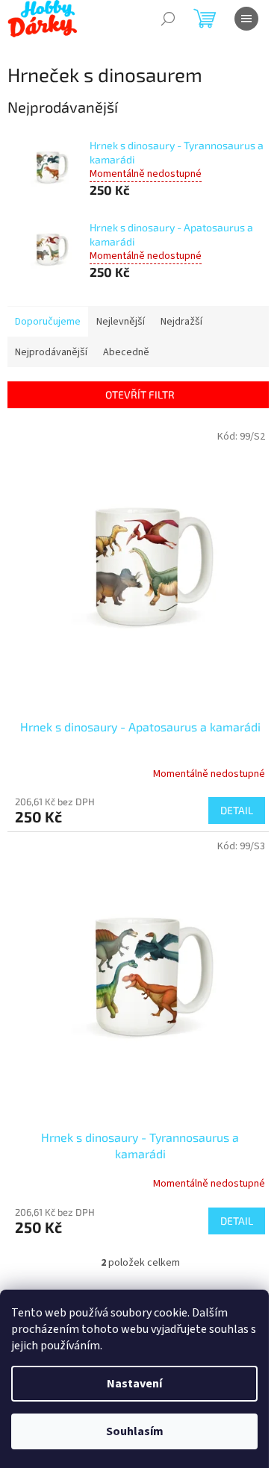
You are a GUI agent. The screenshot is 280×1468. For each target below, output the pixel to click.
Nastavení (134, 1383)
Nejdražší (181, 321)
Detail (236, 810)
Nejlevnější (120, 321)
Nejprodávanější (51, 352)
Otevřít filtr (140, 394)
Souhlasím (135, 1431)
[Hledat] (168, 19)
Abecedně (126, 352)
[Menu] (246, 19)
